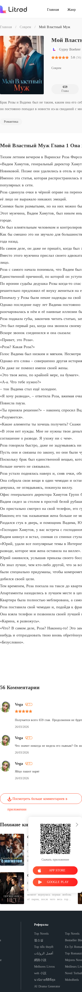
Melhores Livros (44, 966)
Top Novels (41, 933)
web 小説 (40, 973)
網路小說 (40, 960)
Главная (6, 27)
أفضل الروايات (43, 953)
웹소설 (38, 940)
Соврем (25, 27)
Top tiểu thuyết (43, 946)
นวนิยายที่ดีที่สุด (44, 979)
